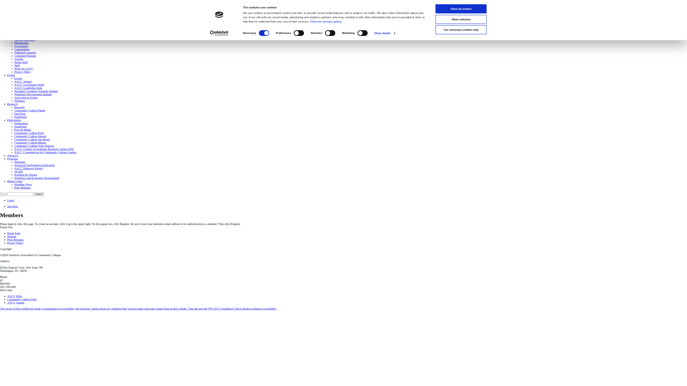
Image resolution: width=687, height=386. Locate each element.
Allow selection (461, 19)
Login (10, 200)
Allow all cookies (461, 8)
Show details (382, 33)
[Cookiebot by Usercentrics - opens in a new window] (219, 33)
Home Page (13, 233)
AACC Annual (15, 302)
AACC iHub (14, 296)
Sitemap (11, 236)
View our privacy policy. (326, 21)
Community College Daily (22, 299)
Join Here (12, 206)
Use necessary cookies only (461, 29)
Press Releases (15, 239)
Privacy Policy (15, 242)
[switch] (299, 33)
